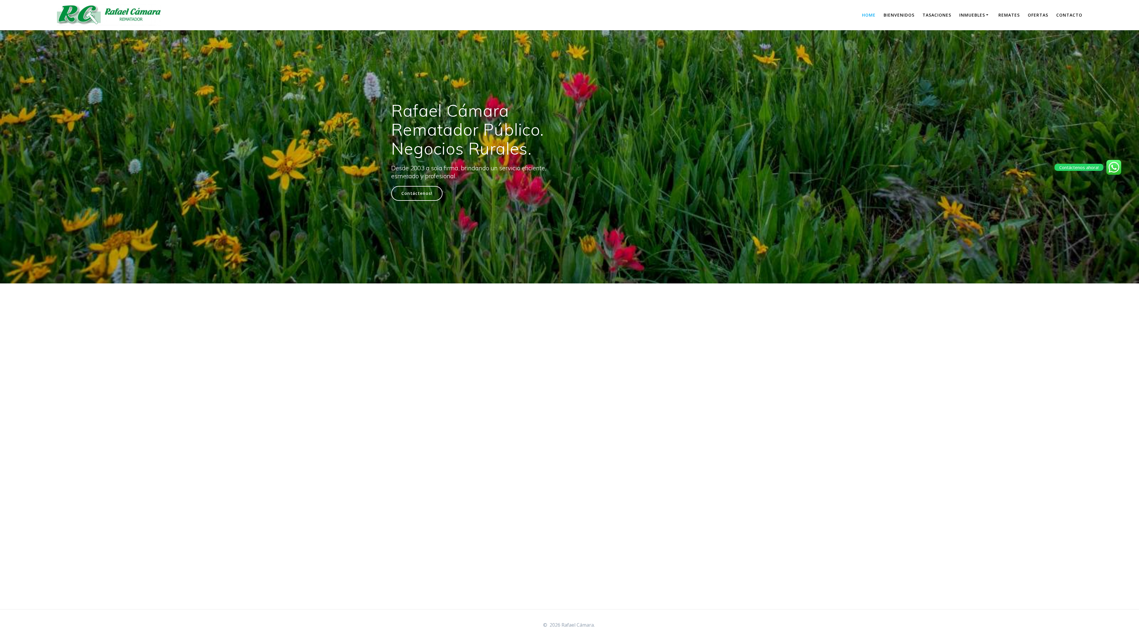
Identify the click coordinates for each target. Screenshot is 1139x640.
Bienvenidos (899, 15)
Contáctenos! (416, 193)
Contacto (1069, 15)
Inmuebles (972, 15)
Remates (1009, 15)
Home (869, 15)
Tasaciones (936, 15)
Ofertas (1038, 15)
